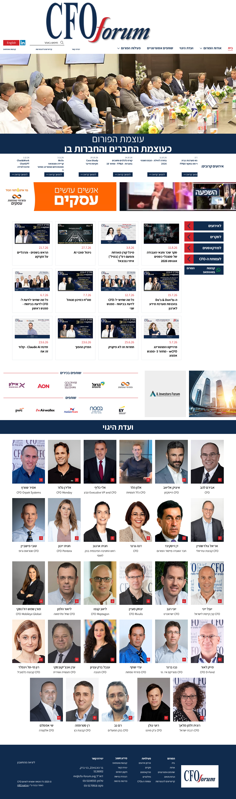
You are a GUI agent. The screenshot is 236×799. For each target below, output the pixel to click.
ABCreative (23, 785)
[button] (179, 174)
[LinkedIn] (22, 42)
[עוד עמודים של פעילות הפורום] (118, 48)
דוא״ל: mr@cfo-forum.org (88, 776)
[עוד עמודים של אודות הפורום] (201, 48)
